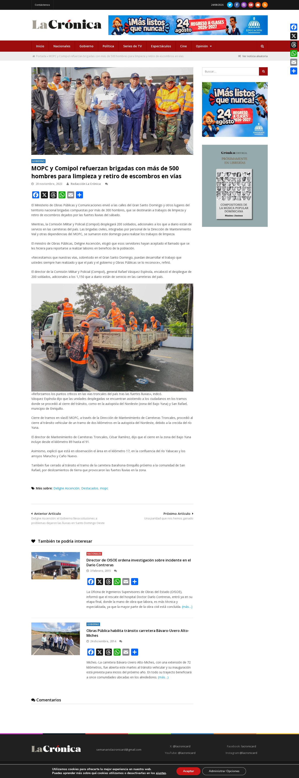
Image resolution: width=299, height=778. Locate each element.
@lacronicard (181, 746)
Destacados (89, 488)
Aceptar (188, 771)
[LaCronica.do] (66, 30)
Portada (41, 56)
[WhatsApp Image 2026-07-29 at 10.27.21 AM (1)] (188, 25)
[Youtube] (251, 5)
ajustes (161, 773)
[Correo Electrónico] (258, 5)
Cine (183, 46)
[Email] (293, 62)
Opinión (202, 46)
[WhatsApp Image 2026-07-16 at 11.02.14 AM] (235, 226)
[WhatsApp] (293, 53)
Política (108, 46)
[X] (293, 36)
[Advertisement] (235, 262)
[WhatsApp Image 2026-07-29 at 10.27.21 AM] (235, 136)
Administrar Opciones (224, 771)
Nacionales (61, 46)
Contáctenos (42, 4)
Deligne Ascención (66, 488)
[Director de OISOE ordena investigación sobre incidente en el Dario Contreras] (55, 565)
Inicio (40, 46)
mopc (104, 488)
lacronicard (248, 746)
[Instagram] (244, 5)
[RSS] (265, 5)
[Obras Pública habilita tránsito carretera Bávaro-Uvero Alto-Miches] (55, 639)
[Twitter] (230, 5)
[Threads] (293, 44)
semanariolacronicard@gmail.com (118, 750)
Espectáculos (161, 46)
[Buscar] (262, 46)
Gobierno (86, 46)
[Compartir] (293, 71)
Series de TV (132, 46)
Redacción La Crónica (86, 184)
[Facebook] (237, 5)
